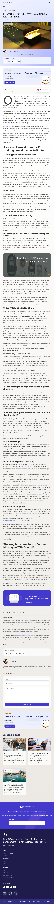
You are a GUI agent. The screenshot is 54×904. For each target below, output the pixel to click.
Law (11, 19)
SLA (29, 901)
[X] (16, 653)
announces (27, 620)
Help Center (5, 872)
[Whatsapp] (13, 653)
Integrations (5, 861)
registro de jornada (24, 402)
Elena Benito (13, 661)
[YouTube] (11, 887)
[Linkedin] (6, 653)
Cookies (10, 901)
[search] (49, 6)
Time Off (5, 855)
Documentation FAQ (7, 875)
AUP (5, 901)
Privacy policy (23, 901)
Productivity (11, 10)
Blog (4, 870)
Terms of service (46, 901)
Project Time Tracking (8, 853)
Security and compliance (8, 877)
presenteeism (21, 469)
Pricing (4, 863)
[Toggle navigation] (49, 2)
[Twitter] (7, 887)
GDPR (16, 901)
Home (5, 10)
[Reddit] (10, 653)
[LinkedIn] (4, 887)
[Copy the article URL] (23, 653)
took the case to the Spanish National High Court (24, 635)
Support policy (36, 901)
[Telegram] (20, 653)
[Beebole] (7, 2)
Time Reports (6, 858)
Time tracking (6, 19)
